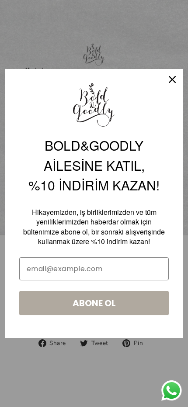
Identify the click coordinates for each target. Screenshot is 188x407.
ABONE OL (94, 303)
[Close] (172, 79)
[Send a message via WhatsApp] (172, 391)
